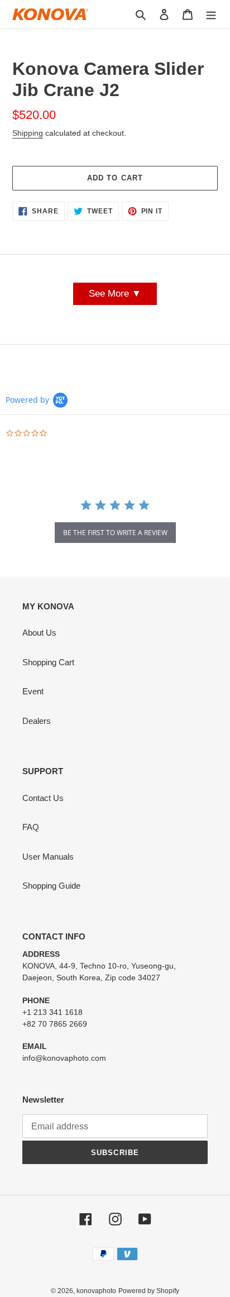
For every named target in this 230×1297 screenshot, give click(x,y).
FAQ (30, 827)
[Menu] (211, 14)
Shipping (27, 132)
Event (33, 691)
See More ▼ (115, 293)
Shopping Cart (48, 662)
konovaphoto (96, 1291)
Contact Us (43, 798)
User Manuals (48, 856)
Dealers (36, 721)
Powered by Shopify (148, 1291)
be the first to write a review (115, 532)
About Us (39, 632)
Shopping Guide (51, 885)
